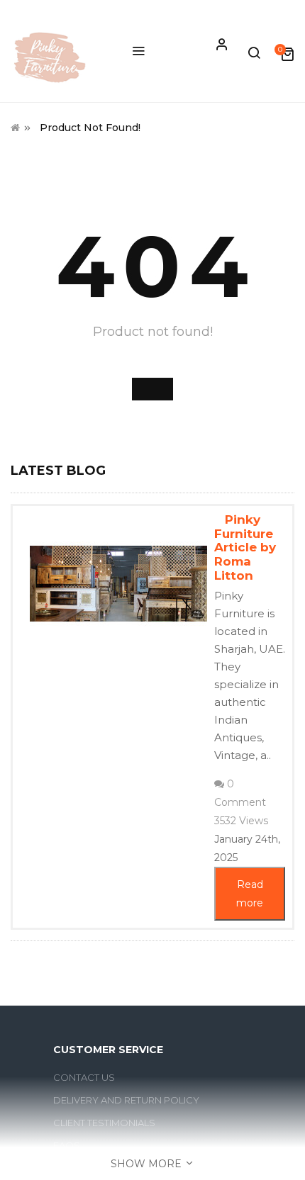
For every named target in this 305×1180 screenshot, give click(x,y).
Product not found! (90, 128)
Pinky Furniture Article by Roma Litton (245, 547)
